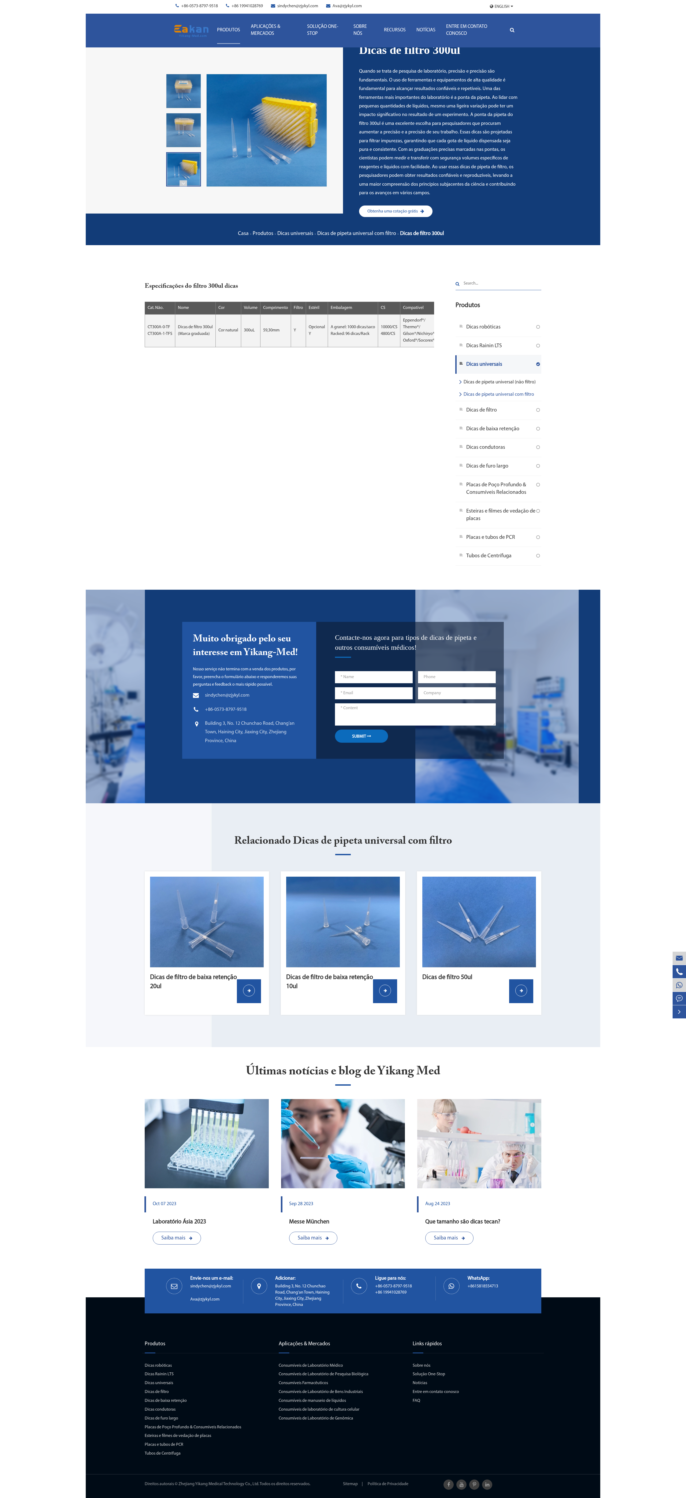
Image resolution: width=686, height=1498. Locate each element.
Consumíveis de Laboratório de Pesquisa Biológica (323, 1374)
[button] (183, 183)
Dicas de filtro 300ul (422, 233)
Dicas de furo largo (487, 466)
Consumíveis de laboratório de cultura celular (319, 1409)
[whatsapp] (679, 985)
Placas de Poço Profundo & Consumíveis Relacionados (496, 488)
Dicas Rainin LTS (484, 346)
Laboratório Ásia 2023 (179, 1222)
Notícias (425, 30)
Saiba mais (174, 1238)
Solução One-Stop (322, 30)
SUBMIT (359, 736)
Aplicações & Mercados (265, 30)
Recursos (395, 30)
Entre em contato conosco (466, 30)
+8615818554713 (483, 1286)
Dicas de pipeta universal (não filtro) (500, 382)
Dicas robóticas (483, 327)
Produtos (228, 30)
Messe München (309, 1222)
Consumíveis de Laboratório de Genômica (316, 1418)
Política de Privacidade (388, 1484)
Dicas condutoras (485, 447)
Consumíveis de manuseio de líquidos (312, 1401)
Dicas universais (295, 233)
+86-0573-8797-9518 (199, 6)
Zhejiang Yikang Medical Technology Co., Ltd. (218, 1484)
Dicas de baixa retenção (492, 429)
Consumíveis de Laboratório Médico (311, 1365)
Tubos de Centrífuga (489, 556)
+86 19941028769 (247, 6)
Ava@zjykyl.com (347, 6)
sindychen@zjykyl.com (297, 6)
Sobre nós (360, 30)
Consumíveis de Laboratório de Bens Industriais (321, 1392)
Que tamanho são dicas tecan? (462, 1222)
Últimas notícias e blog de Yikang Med (343, 1072)
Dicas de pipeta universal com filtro (356, 233)
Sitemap (350, 1484)
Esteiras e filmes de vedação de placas (500, 515)
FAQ (416, 1401)
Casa (243, 233)
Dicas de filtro (481, 410)
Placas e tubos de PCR (490, 537)
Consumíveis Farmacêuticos (303, 1383)
